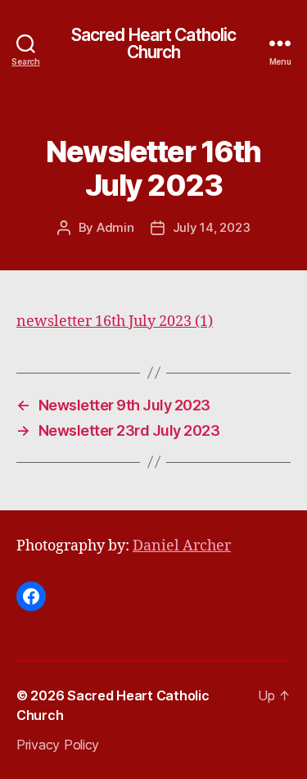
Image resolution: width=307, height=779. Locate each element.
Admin (115, 227)
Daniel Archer (182, 546)
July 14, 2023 (212, 227)
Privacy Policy (57, 744)
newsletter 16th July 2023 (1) (114, 321)
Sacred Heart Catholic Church (154, 43)
